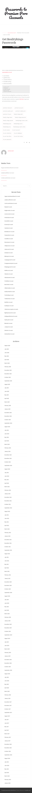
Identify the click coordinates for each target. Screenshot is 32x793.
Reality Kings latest (7, 117)
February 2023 (8, 490)
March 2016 (7, 776)
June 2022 (7, 518)
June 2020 (7, 603)
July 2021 (7, 557)
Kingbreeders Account (10, 210)
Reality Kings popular (8, 120)
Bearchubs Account (9, 284)
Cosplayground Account (10, 259)
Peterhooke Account (9, 217)
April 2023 (7, 483)
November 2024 (8, 416)
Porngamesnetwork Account (11, 263)
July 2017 (7, 719)
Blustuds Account (8, 323)
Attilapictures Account (9, 245)
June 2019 (7, 645)
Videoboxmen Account (10, 277)
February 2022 (8, 532)
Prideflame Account (9, 281)
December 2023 (8, 455)
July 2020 (7, 599)
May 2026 (7, 356)
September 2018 (8, 670)
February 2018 (8, 695)
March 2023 (7, 486)
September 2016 (8, 755)
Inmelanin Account (9, 252)
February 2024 (8, 448)
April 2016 (7, 772)
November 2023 (8, 458)
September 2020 (8, 592)
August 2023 (7, 469)
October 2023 (8, 462)
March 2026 (7, 363)
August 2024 (7, 426)
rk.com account (16, 130)
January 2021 (7, 578)
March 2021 (7, 571)
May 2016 (7, 769)
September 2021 (8, 550)
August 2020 (7, 596)
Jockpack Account (9, 327)
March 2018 (7, 691)
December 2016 (8, 744)
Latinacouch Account (9, 249)
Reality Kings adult (18, 114)
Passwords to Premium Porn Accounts (16, 13)
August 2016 (7, 758)
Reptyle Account (8, 207)
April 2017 (7, 730)
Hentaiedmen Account (9, 334)
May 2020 (7, 606)
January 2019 (7, 656)
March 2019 (7, 649)
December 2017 (8, 702)
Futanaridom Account (9, 235)
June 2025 (7, 391)
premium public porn (8, 111)
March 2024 (7, 444)
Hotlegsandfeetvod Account (11, 316)
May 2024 (7, 437)
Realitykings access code (21, 120)
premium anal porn (7, 107)
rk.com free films (7, 136)
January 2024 (7, 451)
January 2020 (7, 620)
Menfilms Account (8, 302)
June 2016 (7, 765)
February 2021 (8, 575)
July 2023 (7, 472)
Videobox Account (9, 274)
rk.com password (7, 139)
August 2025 (7, 384)
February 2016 (8, 779)
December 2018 (8, 659)
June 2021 (7, 560)
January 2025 (7, 409)
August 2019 (7, 638)
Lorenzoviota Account (9, 214)
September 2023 (8, 465)
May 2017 (7, 726)
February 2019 (8, 652)
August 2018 (7, 673)
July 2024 (7, 430)
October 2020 (8, 589)
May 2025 (7, 395)
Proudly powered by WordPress (8, 790)
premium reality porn (21, 111)
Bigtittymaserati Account (10, 312)
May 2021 (7, 564)
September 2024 (8, 423)
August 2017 (7, 716)
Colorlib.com (27, 790)
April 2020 (7, 610)
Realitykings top (7, 126)
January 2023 (7, 493)
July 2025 (7, 387)
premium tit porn (7, 114)
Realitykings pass (7, 123)
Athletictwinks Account (10, 288)
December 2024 (8, 412)
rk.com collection (7, 133)
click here (21, 99)
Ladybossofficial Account (7, 172)
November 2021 (8, 543)
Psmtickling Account (9, 295)
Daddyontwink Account (10, 291)
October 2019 (8, 631)
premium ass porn (19, 107)
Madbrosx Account (9, 270)
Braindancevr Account (9, 231)
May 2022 (7, 522)
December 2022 (8, 497)
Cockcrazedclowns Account (8, 178)
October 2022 (8, 504)
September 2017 (8, 712)
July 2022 (7, 515)
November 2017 (8, 705)
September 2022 (8, 508)
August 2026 (7, 345)
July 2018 (7, 677)
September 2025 (8, 380)
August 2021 (7, 553)
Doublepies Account (9, 305)
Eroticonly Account (9, 224)
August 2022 (7, 511)
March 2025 (7, 402)
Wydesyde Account (9, 319)
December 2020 (8, 582)
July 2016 (7, 762)
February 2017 (8, 737)
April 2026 (7, 359)
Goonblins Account (9, 238)
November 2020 (8, 585)
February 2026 (8, 366)
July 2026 (7, 349)
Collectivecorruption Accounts (11, 309)
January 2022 (7, 536)
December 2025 (8, 370)
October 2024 (8, 419)
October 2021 (8, 546)
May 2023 (7, 479)
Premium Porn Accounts (23, 32)
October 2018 (8, 666)
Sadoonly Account (9, 228)
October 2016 (8, 751)
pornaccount (12, 32)
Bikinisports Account (9, 256)
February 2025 (8, 405)
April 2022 (7, 525)
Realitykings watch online (19, 126)
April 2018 (7, 687)
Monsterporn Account (9, 242)
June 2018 (7, 680)
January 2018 (7, 698)
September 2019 (8, 635)
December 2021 (8, 539)
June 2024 (7, 433)
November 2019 (8, 627)
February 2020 (8, 617)
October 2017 (8, 709)
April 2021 (7, 568)
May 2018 (7, 684)
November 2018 (8, 663)
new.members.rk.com (7, 72)
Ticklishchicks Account (10, 298)
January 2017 (7, 740)
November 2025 (8, 373)
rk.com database (18, 133)
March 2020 (7, 613)
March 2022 (7, 529)
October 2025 (8, 377)
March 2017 (7, 733)
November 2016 (8, 747)
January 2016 (7, 783)
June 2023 (7, 476)
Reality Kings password (20, 117)
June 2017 (7, 723)
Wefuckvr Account (9, 330)
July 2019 (7, 642)
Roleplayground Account (10, 267)
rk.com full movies (18, 136)
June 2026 (7, 352)
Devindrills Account (9, 221)
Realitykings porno (18, 123)
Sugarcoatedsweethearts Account (9, 167)
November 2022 (8, 500)
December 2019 (8, 624)
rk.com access (6, 130)
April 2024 (7, 440)
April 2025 (7, 398)
